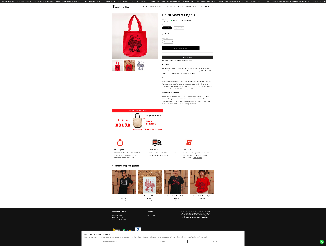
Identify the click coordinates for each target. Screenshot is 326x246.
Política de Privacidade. (199, 237)
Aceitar (162, 242)
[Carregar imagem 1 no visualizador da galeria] (117, 65)
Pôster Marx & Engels (150, 195)
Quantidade (165, 38)
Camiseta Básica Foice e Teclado (176, 195)
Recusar (214, 242)
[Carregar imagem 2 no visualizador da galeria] (129, 65)
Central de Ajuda (117, 215)
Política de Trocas (117, 217)
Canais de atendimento (119, 220)
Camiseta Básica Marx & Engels (201, 195)
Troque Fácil (197, 158)
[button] (146, 6)
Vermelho (167, 28)
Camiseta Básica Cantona (124, 195)
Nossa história (151, 215)
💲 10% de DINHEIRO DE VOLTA (181, 20)
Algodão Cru (179, 28)
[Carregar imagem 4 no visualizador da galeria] (140, 65)
